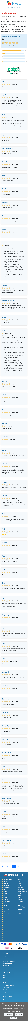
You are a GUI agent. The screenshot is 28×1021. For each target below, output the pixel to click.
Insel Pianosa (7, 927)
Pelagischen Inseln (21, 913)
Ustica (18, 935)
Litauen (19, 895)
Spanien (19, 927)
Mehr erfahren (16, 1011)
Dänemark (6, 899)
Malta (18, 897)
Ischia (5, 933)
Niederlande (20, 903)
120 (25, 866)
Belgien (5, 893)
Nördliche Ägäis (21, 907)
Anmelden (5, 975)
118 (18, 866)
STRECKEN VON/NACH (16, 875)
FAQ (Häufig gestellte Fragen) (9, 985)
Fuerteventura (7, 911)
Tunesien (19, 933)
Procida (19, 919)
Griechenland (7, 913)
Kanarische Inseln (8, 939)
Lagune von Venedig (22, 891)
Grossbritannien (7, 915)
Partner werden (6, 977)
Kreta (18, 881)
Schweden (19, 923)
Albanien (6, 881)
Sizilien (19, 925)
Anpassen (13, 1017)
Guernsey (6, 917)
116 (10, 866)
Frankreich (6, 909)
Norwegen (19, 909)
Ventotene (19, 937)
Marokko (19, 899)
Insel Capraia (7, 921)
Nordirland (19, 905)
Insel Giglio (6, 925)
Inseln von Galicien (8, 929)
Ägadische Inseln (8, 879)
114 (3, 866)
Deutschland (7, 901)
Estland (5, 905)
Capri (5, 895)
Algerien (6, 883)
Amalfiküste (6, 885)
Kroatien (19, 883)
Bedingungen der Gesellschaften (9, 992)
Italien (5, 935)
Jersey (5, 937)
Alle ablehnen (19, 1014)
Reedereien (5, 989)
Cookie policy (5, 967)
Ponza (18, 917)
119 (21, 866)
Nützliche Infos (6, 987)
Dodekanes (6, 903)
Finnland (6, 907)
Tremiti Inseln (20, 931)
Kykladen (19, 885)
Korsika (19, 879)
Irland (5, 931)
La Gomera (20, 887)
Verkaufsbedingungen (7, 963)
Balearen (6, 891)
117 (14, 866)
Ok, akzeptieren (8, 1014)
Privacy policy (6, 965)
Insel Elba (6, 923)
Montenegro (20, 901)
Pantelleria (19, 911)
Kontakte (5, 959)
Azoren (5, 889)
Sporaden (19, 929)
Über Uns (5, 956)
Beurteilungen (6, 999)
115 (7, 866)
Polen (18, 915)
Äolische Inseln (7, 887)
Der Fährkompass (6, 1001)
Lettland (19, 893)
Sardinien (19, 921)
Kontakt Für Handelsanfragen (9, 961)
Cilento (5, 897)
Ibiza (5, 919)
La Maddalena (20, 889)
